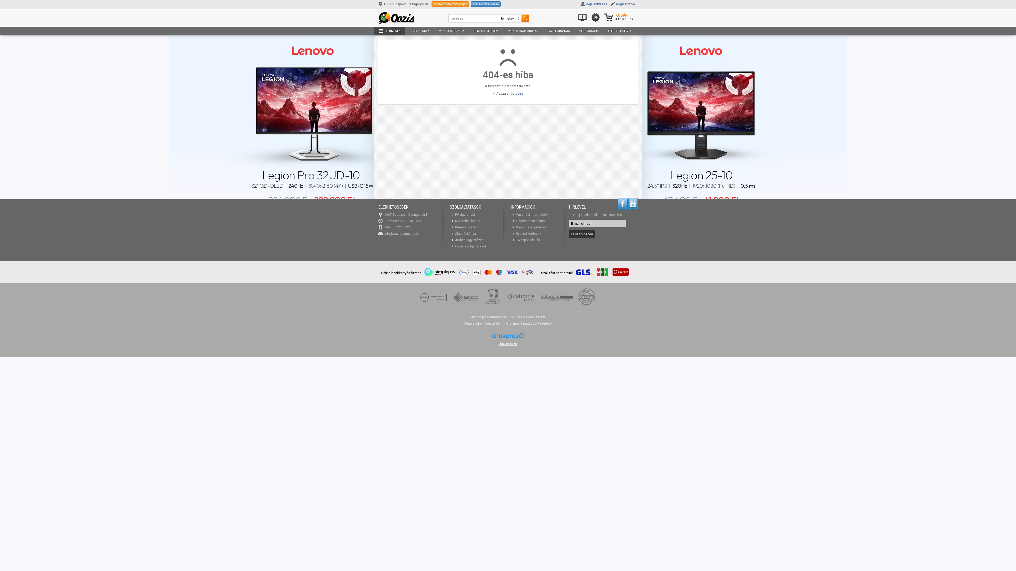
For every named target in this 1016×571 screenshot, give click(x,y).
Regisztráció (625, 4)
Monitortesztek (451, 31)
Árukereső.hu (508, 344)
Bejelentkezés (596, 4)
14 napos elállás (528, 240)
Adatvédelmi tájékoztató (482, 323)
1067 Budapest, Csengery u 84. (406, 4)
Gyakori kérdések (528, 234)
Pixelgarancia (558, 31)
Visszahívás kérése (486, 4)
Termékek (393, 31)
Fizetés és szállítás (530, 221)
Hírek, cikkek (419, 31)
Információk (589, 31)
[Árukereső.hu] (508, 337)
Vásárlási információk (532, 215)
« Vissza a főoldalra (508, 93)
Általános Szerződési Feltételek (529, 323)
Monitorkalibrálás (523, 31)
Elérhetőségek (619, 31)
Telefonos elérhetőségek (450, 4)
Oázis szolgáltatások (471, 246)
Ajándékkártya (465, 234)
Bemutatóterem (486, 31)
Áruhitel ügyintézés (469, 240)
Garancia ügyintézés (531, 227)
